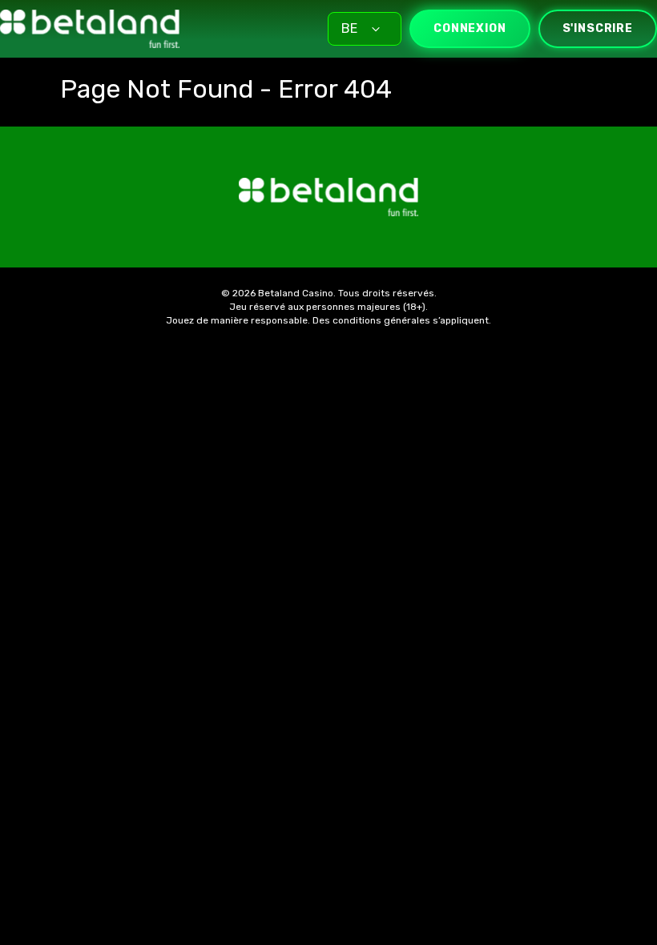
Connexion (469, 28)
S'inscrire (597, 28)
